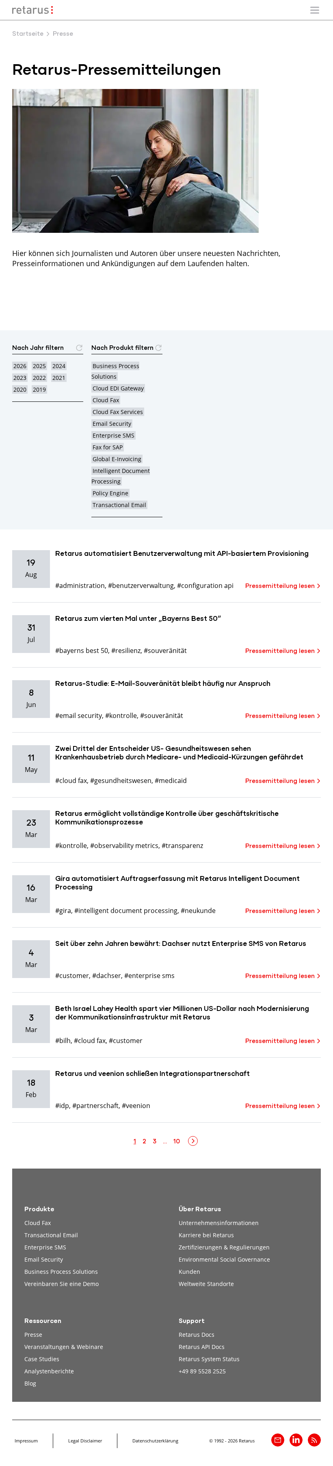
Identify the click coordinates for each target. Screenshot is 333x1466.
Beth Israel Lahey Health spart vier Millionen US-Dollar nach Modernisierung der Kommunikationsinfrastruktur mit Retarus (182, 1014)
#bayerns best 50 (81, 650)
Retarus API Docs (202, 1347)
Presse (33, 1334)
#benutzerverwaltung (141, 585)
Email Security (112, 423)
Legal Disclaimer (85, 1441)
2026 (19, 366)
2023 (19, 378)
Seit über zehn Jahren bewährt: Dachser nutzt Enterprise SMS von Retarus (180, 944)
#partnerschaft (95, 1105)
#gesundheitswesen (120, 780)
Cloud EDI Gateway (118, 388)
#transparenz (182, 845)
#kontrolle (121, 715)
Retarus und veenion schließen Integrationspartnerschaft (152, 1074)
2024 (58, 366)
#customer (72, 975)
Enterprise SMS (113, 435)
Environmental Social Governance (224, 1259)
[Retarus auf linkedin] (296, 1439)
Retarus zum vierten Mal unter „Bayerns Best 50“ (138, 619)
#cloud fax (71, 780)
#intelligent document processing (125, 910)
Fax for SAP (108, 447)
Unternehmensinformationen (219, 1223)
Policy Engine (110, 493)
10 (176, 1142)
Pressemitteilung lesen (280, 586)
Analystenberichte (49, 1371)
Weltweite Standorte (206, 1284)
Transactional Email (119, 505)
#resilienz (126, 650)
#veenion (136, 1105)
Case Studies (41, 1359)
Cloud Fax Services (118, 412)
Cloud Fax (106, 400)
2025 (39, 366)
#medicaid (171, 780)
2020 (19, 389)
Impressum (26, 1441)
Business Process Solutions (61, 1271)
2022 (39, 378)
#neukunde (198, 910)
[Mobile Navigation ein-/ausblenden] (315, 10)
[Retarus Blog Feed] (314, 1439)
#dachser (106, 975)
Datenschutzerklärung (155, 1441)
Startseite (27, 34)
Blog (30, 1383)
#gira (63, 910)
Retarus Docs (196, 1334)
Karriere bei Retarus (206, 1235)
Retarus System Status (209, 1359)
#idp (62, 1105)
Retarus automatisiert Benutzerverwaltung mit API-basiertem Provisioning (182, 554)
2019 (39, 389)
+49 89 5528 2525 (202, 1371)
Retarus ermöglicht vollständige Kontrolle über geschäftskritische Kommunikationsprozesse (167, 819)
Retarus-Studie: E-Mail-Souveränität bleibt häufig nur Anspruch (162, 684)
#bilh (63, 1040)
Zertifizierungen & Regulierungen (224, 1247)
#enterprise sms (149, 975)
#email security (78, 715)
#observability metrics (124, 845)
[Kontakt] (277, 1439)
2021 (58, 378)
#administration (80, 585)
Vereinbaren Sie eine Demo (61, 1284)
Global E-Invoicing (117, 459)
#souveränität (165, 650)
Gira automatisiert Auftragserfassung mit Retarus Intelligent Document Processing (177, 884)
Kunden (189, 1271)
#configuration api (205, 585)
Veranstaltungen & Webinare (63, 1347)
